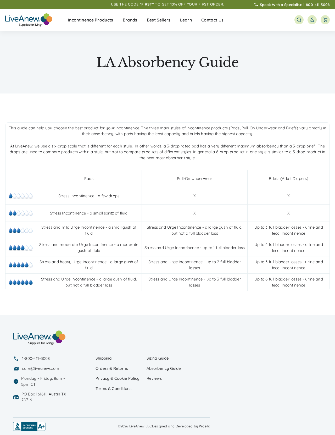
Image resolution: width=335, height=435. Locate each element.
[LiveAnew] (28, 19)
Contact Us (212, 20)
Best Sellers (159, 20)
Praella (204, 426)
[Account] (312, 19)
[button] (90, 20)
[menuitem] (90, 20)
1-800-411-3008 (316, 4)
